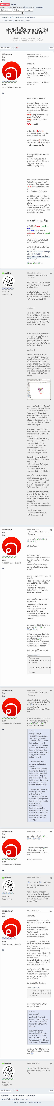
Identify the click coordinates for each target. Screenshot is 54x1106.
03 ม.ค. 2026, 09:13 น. (34, 273)
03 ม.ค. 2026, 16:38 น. (34, 529)
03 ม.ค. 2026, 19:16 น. (34, 877)
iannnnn (8, 54)
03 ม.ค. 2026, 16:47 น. (34, 690)
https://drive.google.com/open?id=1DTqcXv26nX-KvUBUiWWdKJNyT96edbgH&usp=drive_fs (38, 255)
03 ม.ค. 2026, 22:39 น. (34, 911)
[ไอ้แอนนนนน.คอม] (3, 93)
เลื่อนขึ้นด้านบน (6, 1090)
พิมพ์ (51, 47)
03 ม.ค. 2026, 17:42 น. (34, 831)
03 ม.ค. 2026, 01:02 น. (34, 54)
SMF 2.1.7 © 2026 (20, 1102)
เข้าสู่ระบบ (27, 7)
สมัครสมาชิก (39, 7)
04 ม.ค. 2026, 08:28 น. (34, 1063)
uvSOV (7, 273)
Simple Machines (34, 1102)
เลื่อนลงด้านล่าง (5, 47)
